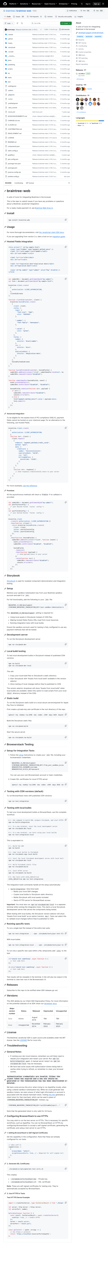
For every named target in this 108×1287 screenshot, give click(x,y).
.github (10, 39)
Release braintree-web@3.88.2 (43, 56)
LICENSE (11, 138)
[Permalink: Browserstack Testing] (5, 744)
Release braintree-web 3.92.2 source (45, 90)
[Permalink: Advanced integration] (5, 413)
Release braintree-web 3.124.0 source (45, 176)
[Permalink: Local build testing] (5, 651)
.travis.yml (11, 112)
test (9, 82)
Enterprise (63, 4)
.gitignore (11, 95)
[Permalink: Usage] (5, 226)
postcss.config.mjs (14, 172)
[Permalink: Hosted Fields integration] (5, 241)
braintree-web (23, 11)
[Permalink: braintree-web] (5, 190)
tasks (10, 77)
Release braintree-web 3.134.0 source (45, 34)
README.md (12, 142)
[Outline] (69, 183)
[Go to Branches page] (17, 23)
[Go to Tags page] (22, 23)
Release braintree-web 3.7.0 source (44, 138)
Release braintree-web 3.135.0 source (45, 64)
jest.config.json (13, 159)
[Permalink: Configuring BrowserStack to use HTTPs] (5, 1116)
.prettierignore (13, 103)
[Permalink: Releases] (5, 984)
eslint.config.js (13, 151)
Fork (86, 10)
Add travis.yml (37, 112)
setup (21, 755)
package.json (12, 168)
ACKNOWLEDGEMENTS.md (17, 116)
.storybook (11, 47)
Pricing (74, 4)
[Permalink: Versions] (5, 995)
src (9, 73)
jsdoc (10, 60)
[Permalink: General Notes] (5, 1051)
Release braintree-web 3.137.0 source (45, 39)
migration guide (58, 236)
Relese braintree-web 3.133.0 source (45, 43)
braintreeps (11, 29)
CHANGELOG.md (14, 120)
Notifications (73, 10)
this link (52, 1095)
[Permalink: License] (5, 1032)
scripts (10, 69)
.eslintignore (12, 86)
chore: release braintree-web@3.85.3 (45, 116)
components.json (14, 146)
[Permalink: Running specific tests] (5, 923)
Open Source (49, 4)
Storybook (11, 581)
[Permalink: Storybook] (5, 575)
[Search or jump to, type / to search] (81, 3)
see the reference (30, 486)
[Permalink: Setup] (5, 588)
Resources (36, 4)
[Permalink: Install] (5, 213)
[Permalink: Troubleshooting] (5, 1045)
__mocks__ (11, 56)
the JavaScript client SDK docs (51, 232)
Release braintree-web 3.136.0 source (45, 52)
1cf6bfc (46, 29)
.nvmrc (10, 99)
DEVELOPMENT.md (14, 133)
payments (98, 36)
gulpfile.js (11, 155)
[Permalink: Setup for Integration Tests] (5, 750)
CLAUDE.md (12, 125)
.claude (10, 34)
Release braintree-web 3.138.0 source (29, 29)
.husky (10, 43)
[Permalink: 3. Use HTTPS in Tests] (5, 1193)
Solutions (24, 4)
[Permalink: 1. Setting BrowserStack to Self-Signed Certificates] (5, 1132)
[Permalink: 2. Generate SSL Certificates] (5, 1163)
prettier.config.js (13, 176)
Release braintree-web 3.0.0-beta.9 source (47, 107)
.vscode (10, 52)
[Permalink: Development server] (5, 634)
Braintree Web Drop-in (44, 208)
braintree (10, 11)
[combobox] (46, 23)
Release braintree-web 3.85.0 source (45, 86)
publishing (11, 64)
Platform (12, 4)
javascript (89, 36)
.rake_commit (12, 107)
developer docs (50, 1003)
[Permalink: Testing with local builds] (5, 807)
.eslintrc (10, 90)
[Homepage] (5, 3)
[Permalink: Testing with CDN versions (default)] (5, 791)
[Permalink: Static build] (5, 698)
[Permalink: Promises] (5, 490)
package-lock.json (14, 163)
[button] (65, 219)
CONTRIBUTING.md (15, 129)
